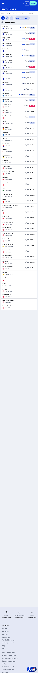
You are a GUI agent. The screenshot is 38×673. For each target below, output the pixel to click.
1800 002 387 (19, 617)
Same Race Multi (8, 669)
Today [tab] (15, 13)
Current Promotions (9, 661)
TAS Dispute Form (8, 643)
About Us (5, 634)
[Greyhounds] (7, 18)
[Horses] (3, 18)
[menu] (2, 3)
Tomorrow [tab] (23, 13)
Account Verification (9, 655)
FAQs (3, 648)
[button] (10, 27)
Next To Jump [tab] (5, 13)
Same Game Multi (8, 667)
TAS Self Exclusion (8, 640)
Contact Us (6, 637)
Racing (4, 628)
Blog (3, 645)
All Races (5, 664)
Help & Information (8, 652)
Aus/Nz (18, 18)
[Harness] (11, 18)
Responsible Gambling (10, 658)
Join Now (5, 631)
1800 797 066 (6, 617)
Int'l (26, 18)
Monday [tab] (31, 13)
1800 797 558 (31, 617)
